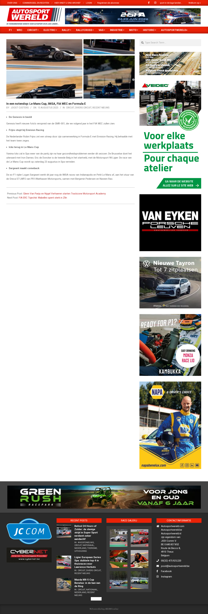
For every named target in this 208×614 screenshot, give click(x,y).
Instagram (166, 590)
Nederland (80, 562)
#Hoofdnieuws (86, 556)
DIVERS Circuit (83, 107)
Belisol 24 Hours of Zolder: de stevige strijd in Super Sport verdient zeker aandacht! (86, 547)
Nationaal (88, 559)
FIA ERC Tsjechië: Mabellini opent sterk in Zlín (43, 197)
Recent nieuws (101, 107)
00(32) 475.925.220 (171, 574)
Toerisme (92, 562)
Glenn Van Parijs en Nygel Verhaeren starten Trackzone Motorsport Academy (64, 193)
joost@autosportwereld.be (175, 580)
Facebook (166, 585)
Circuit (70, 107)
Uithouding (80, 565)
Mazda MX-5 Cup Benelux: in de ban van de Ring (87, 597)
